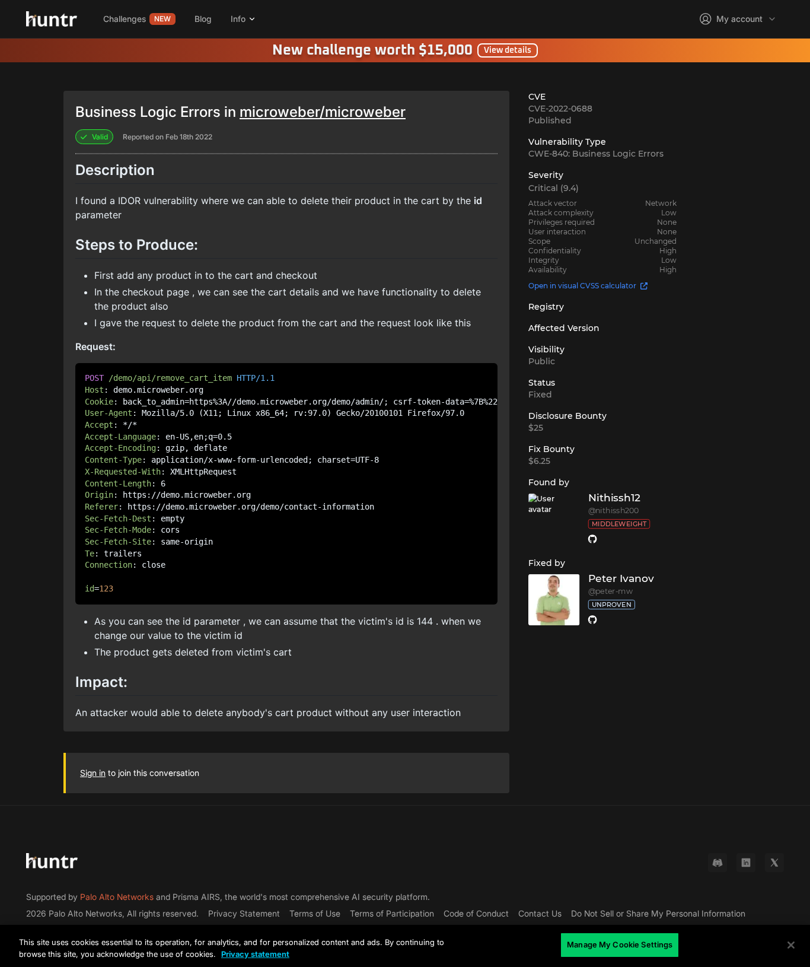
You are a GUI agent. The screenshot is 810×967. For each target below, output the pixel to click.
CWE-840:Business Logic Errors (596, 153)
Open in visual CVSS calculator (582, 285)
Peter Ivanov (621, 579)
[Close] (791, 945)
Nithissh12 (614, 498)
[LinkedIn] (745, 862)
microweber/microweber (323, 111)
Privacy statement (255, 954)
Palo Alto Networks (117, 897)
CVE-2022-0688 (560, 108)
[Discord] (717, 862)
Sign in (93, 773)
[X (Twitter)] (774, 862)
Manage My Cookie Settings (619, 944)
